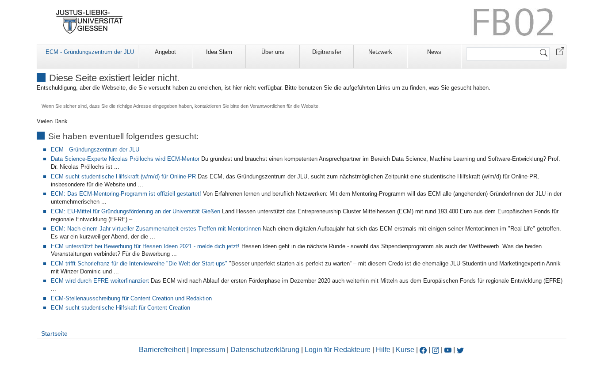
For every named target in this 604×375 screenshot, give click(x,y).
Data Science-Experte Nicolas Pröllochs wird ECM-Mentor (125, 158)
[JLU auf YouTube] (447, 349)
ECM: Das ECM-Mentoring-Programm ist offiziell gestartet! (126, 193)
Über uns (272, 52)
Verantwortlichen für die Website (284, 106)
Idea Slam (219, 52)
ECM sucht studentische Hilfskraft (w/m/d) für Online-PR (123, 176)
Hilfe (383, 349)
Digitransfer (326, 52)
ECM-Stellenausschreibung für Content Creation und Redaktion (131, 298)
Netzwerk (380, 52)
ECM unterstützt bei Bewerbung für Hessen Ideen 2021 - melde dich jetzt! (145, 246)
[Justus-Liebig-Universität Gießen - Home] (89, 21)
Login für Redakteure (338, 349)
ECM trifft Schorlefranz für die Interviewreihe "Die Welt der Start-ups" (139, 263)
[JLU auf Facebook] (423, 349)
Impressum (208, 349)
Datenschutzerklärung (264, 349)
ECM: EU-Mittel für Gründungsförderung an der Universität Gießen (135, 211)
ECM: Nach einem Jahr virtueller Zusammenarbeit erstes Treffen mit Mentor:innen (156, 228)
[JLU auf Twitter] (460, 349)
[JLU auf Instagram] (436, 349)
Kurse (405, 349)
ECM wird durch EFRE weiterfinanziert (100, 280)
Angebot (165, 52)
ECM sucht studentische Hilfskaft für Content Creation (120, 307)
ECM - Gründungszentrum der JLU (90, 52)
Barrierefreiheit (162, 349)
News (434, 52)
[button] (560, 50)
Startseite (54, 333)
